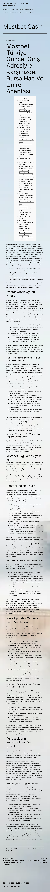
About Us (5, 9)
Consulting (28, 9)
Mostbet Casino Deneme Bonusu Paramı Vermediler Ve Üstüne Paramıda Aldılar (26, 175)
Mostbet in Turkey (39, 848)
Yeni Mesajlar (22, 220)
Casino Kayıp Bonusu (25, 230)
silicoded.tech (11, 850)
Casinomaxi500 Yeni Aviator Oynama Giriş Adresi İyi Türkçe (25, 129)
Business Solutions (15, 9)
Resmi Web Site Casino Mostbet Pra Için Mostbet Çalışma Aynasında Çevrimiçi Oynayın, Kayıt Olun (26, 187)
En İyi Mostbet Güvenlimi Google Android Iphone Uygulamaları (26, 107)
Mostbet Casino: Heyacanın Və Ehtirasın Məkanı (25, 208)
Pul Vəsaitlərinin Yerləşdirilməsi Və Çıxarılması (24, 135)
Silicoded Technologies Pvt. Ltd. (16, 3)
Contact (32, 12)
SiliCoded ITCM (23, 12)
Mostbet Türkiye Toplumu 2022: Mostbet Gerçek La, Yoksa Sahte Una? (26, 169)
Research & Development (10, 12)
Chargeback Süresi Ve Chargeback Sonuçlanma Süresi (26, 154)
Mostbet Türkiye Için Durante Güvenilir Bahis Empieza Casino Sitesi (25, 113)
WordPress (16, 886)
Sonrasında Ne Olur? (24, 117)
